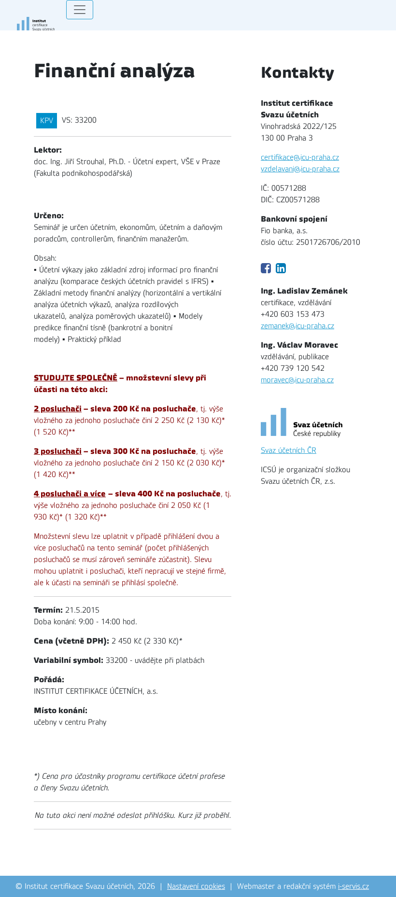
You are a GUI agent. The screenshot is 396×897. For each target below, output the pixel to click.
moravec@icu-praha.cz (297, 380)
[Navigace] (79, 9)
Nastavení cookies (196, 886)
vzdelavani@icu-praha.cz (300, 169)
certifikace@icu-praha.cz (300, 157)
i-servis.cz (353, 886)
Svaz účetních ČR (288, 450)
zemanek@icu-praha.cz (297, 326)
